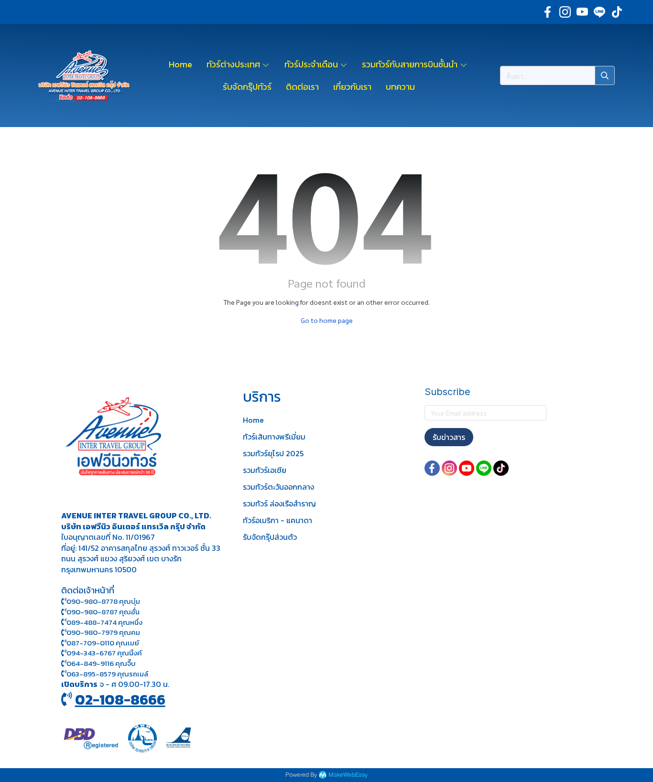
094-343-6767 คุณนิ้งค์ (104, 652)
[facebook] (547, 12)
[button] (557, 75)
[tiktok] (616, 12)
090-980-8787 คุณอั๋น (103, 611)
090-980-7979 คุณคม (103, 632)
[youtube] (582, 12)
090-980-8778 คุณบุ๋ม (103, 601)
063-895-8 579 (91, 673)
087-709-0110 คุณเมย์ (102, 642)
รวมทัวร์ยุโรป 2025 (273, 453)
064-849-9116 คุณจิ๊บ (101, 663)
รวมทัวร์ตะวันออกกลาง (278, 487)
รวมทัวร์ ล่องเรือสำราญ (279, 503)
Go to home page (327, 320)
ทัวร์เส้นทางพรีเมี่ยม (274, 436)
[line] (599, 12)
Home (253, 420)
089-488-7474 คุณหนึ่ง (104, 622)
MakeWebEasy (348, 775)
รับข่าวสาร (449, 437)
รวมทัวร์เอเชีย (264, 470)
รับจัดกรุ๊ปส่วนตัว (270, 537)
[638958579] (63, 673)
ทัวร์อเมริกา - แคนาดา (277, 520)
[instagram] (565, 12)
